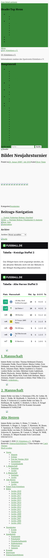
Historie (14, 71)
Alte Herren (10, 96)
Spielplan (14, 85)
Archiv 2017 (16, 112)
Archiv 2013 (16, 122)
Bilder (8, 106)
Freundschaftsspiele (19, 28)
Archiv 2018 (16, 110)
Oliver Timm (40, 162)
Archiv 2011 (16, 126)
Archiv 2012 (16, 124)
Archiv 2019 (16, 108)
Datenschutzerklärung (14, 42)
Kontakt (9, 37)
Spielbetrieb (10, 21)
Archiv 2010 (16, 128)
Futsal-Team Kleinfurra (15, 103)
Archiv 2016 (16, 115)
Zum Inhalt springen (9, 2)
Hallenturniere (16, 30)
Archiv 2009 (16, 131)
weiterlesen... (13, 380)
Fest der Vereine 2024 (19, 76)
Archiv (14, 87)
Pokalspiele (15, 26)
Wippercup (15, 32)
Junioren (14, 35)
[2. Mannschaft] (7, 385)
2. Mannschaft (11, 90)
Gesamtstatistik (17, 80)
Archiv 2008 (16, 133)
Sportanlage (15, 78)
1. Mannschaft (11, 83)
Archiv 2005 (16, 140)
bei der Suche (6, 144)
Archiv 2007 (16, 135)
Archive (4, 234)
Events (13, 16)
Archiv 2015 (16, 117)
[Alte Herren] (7, 412)
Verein (13, 19)
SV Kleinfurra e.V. (8, 55)
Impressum (10, 39)
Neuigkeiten (11, 14)
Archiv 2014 (16, 119)
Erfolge (14, 74)
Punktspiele (15, 23)
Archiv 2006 (16, 138)
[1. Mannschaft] (7, 350)
